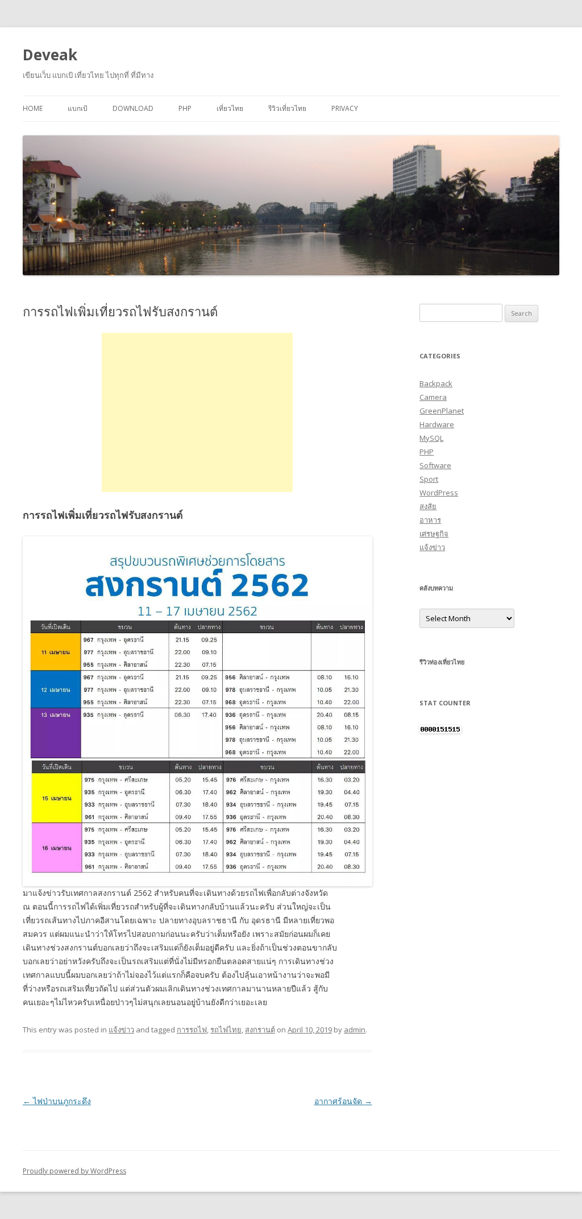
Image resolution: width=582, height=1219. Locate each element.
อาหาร (430, 520)
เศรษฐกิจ (433, 533)
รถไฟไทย (226, 1029)
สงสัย (427, 506)
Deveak (50, 54)
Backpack (435, 383)
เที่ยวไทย (230, 108)
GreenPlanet (441, 411)
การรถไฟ (192, 1029)
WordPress (438, 492)
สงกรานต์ (260, 1029)
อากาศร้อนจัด (343, 1101)
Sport (428, 479)
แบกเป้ (78, 108)
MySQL (431, 438)
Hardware (436, 424)
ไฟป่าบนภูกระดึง (57, 1101)
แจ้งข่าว (121, 1029)
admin (354, 1029)
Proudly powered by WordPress (74, 1171)
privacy (344, 108)
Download (133, 108)
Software (435, 465)
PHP (185, 108)
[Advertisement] (197, 412)
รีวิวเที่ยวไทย (287, 108)
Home (33, 108)
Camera (433, 397)
